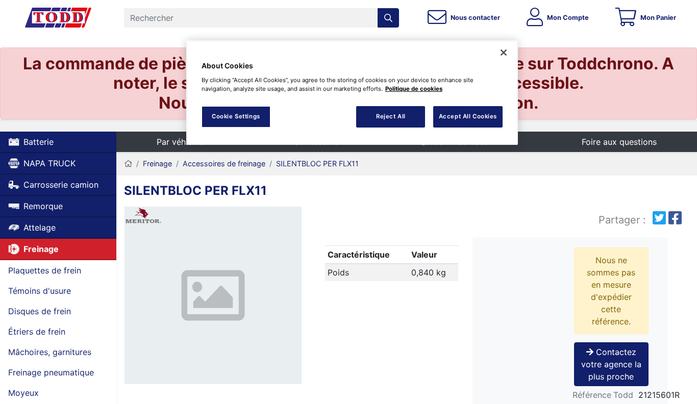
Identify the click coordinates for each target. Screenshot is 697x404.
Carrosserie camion (60, 185)
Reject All (391, 116)
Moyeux (23, 393)
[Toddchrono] (58, 18)
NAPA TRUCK (49, 163)
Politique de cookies (413, 88)
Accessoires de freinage (224, 163)
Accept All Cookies (468, 116)
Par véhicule (180, 142)
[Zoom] (213, 297)
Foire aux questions (619, 142)
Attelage (39, 227)
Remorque (43, 206)
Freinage (41, 249)
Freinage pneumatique (51, 372)
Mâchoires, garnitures (49, 352)
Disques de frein (39, 311)
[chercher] (388, 18)
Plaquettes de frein (44, 270)
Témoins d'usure (39, 291)
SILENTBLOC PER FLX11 (317, 163)
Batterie (38, 142)
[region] (352, 92)
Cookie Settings (236, 116)
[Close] (503, 52)
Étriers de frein (36, 331)
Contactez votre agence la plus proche (611, 364)
